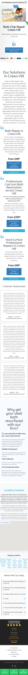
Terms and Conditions (14, 654)
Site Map (14, 656)
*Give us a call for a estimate (14, 165)
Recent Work (23, 672)
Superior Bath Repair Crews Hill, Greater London (3, 562)
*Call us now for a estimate (14, 271)
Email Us (15, 652)
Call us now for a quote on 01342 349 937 (14, 50)
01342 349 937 (15, 648)
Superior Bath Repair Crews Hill (14, 650)
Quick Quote (14, 672)
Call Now (4, 672)
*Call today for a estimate (14, 223)
